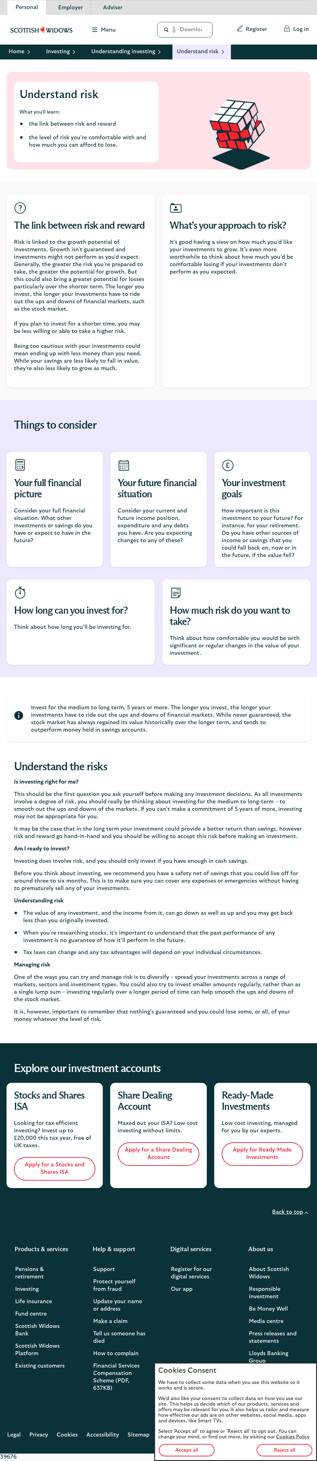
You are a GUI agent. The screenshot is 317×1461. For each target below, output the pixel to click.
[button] (251, 30)
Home (16, 51)
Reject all (284, 1450)
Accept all (186, 1450)
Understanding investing (123, 51)
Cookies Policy (293, 1436)
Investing (58, 51)
